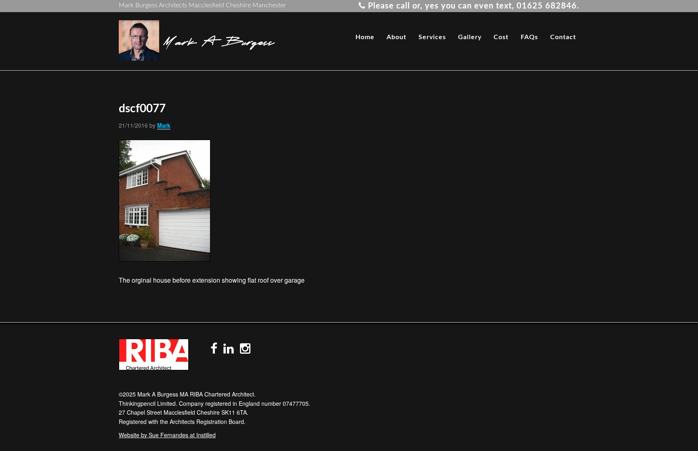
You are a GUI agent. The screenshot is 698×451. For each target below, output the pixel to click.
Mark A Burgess (218, 40)
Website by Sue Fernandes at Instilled (167, 435)
